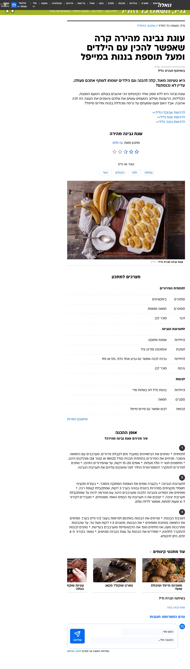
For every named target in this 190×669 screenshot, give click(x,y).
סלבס (111, 3)
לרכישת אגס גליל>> (171, 117)
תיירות (69, 3)
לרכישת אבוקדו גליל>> (168, 113)
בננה (169, 607)
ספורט (145, 3)
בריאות (81, 3)
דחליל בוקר (111, 11)
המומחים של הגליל (60, 11)
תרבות (121, 3)
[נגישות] (5, 5)
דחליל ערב (96, 11)
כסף (101, 3)
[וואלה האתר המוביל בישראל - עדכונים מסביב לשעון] (164, 5)
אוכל (92, 3)
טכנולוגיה (57, 3)
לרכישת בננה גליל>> (170, 122)
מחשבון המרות (77, 419)
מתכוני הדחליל (81, 11)
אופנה (44, 3)
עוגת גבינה (179, 607)
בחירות (133, 3)
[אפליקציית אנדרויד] (12, 11)
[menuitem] (142, 5)
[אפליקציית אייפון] (7, 11)
